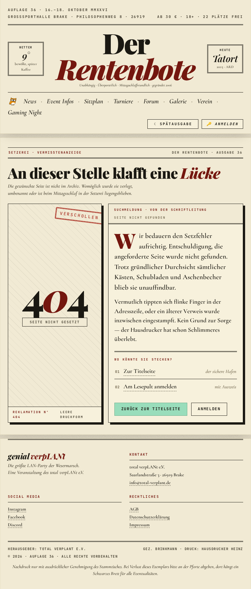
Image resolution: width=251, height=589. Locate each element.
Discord (15, 525)
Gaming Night (25, 112)
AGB (134, 509)
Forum (151, 101)
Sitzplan (93, 101)
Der (125, 55)
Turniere (123, 101)
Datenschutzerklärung (149, 517)
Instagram (17, 509)
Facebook (16, 517)
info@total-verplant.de (150, 482)
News (30, 101)
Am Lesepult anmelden (150, 386)
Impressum (139, 525)
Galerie (178, 101)
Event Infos (60, 101)
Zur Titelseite (139, 371)
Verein (204, 101)
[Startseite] (13, 101)
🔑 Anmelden (222, 124)
